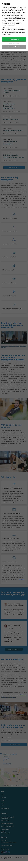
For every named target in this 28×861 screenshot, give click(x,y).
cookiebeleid (7, 34)
